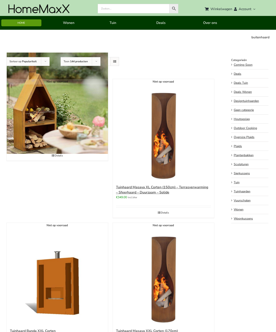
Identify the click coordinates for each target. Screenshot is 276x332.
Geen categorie (244, 110)
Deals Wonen (243, 92)
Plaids (238, 146)
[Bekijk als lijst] (114, 61)
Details (59, 155)
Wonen (238, 209)
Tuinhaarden (242, 191)
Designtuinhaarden (246, 101)
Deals (237, 74)
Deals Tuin (241, 83)
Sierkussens (242, 173)
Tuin (237, 182)
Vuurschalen (242, 200)
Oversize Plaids (244, 137)
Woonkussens (243, 219)
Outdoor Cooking (245, 128)
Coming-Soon (243, 65)
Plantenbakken (244, 155)
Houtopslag (242, 119)
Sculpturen (241, 164)
